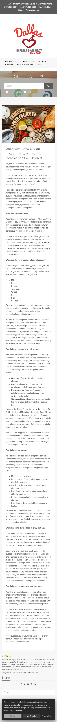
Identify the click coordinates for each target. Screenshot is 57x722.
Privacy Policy (47, 716)
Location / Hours (12, 64)
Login (38, 64)
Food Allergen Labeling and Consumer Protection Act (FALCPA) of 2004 (27, 322)
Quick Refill (42, 61)
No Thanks (31, 716)
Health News (15, 92)
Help (19, 61)
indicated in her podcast (16, 418)
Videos (31, 92)
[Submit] (48, 86)
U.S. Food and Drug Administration (34, 271)
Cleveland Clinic (27, 618)
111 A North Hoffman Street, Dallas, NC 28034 (25, 3)
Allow (12, 716)
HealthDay (19, 673)
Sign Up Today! (27, 64)
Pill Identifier (28, 61)
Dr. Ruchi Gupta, (21, 409)
